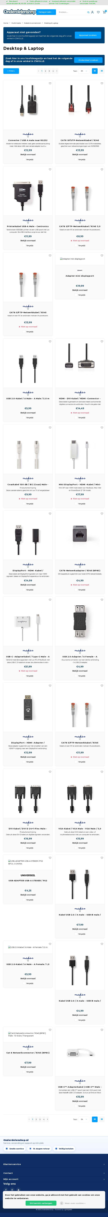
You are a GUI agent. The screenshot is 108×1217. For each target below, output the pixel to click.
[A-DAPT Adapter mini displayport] (79, 258)
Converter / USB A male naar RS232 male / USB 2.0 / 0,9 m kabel (27, 140)
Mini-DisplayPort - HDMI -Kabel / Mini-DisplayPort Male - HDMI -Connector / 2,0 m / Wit (80, 484)
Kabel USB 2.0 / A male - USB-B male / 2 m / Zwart (80, 1001)
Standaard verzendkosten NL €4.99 (16, 2)
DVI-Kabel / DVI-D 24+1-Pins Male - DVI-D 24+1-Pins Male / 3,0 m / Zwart (28, 829)
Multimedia (16, 23)
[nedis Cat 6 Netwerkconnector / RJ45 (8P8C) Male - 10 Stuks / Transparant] (28, 1034)
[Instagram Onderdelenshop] (12, 1189)
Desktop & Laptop (51, 23)
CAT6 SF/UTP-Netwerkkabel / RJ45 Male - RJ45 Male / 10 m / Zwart (80, 140)
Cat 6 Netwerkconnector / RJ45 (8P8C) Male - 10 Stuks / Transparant (28, 1053)
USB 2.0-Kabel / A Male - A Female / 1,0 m (27, 964)
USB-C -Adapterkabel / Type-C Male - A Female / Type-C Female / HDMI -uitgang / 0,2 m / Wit (28, 656)
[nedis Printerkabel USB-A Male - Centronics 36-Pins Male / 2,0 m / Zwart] (28, 191)
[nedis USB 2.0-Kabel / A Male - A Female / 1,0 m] (28, 947)
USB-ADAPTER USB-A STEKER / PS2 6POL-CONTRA (28, 880)
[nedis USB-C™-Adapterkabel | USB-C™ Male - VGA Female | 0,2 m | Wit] (79, 1051)
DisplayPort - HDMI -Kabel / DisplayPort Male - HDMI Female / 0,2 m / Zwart (28, 570)
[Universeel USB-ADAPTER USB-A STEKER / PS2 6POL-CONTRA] (28, 862)
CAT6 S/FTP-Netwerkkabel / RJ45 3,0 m (79, 226)
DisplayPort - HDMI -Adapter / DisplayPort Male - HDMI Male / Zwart (28, 743)
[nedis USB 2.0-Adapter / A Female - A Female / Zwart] (79, 621)
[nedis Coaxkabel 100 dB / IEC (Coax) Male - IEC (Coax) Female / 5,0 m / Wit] (28, 449)
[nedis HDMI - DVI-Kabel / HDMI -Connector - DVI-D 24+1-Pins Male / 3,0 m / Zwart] (79, 363)
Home (5, 23)
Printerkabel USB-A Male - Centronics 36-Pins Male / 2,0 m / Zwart (28, 226)
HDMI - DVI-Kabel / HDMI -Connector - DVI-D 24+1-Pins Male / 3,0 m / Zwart (80, 398)
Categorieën (45, 12)
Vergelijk (29, 159)
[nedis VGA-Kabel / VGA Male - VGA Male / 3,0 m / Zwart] (79, 793)
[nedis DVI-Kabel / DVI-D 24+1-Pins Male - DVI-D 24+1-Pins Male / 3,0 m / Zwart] (28, 793)
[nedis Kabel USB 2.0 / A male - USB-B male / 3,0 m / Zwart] (79, 879)
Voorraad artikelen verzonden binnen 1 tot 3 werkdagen (62, 2)
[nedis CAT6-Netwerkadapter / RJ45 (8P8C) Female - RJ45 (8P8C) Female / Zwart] (79, 535)
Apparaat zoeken (88, 35)
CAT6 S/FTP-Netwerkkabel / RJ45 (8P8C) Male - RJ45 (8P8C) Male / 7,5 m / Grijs (27, 312)
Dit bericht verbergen (41, 1203)
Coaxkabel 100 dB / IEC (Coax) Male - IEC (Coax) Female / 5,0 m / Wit (27, 484)
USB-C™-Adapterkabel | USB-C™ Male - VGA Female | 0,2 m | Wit (80, 1087)
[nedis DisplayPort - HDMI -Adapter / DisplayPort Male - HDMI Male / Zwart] (28, 707)
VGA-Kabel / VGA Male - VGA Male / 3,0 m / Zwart (79, 829)
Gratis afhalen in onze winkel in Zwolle (37, 2)
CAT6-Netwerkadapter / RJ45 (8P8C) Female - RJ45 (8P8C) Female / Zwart (80, 570)
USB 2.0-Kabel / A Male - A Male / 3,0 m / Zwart (27, 398)
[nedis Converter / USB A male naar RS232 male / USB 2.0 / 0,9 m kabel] (28, 105)
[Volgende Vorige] (56, 71)
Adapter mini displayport (80, 276)
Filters (12, 71)
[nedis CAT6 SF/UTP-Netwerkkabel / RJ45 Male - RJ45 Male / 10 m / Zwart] (79, 105)
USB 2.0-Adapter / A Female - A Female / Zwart (79, 656)
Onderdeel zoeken (88, 60)
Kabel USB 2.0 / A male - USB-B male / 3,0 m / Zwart (80, 915)
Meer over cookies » (75, 1203)
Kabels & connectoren (32, 23)
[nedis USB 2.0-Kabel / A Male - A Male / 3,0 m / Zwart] (28, 363)
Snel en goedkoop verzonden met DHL (88, 2)
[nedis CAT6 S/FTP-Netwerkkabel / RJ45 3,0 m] (79, 191)
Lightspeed (68, 1210)
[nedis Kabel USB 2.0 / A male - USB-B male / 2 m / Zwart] (79, 965)
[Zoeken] (88, 12)
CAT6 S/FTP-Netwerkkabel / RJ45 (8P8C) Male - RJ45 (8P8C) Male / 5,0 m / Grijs (80, 743)
